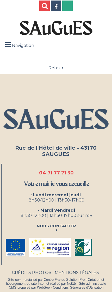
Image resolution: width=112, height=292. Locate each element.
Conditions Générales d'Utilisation (78, 287)
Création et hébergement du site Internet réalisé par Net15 (55, 281)
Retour (56, 67)
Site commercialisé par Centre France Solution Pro (46, 280)
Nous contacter (56, 225)
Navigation (23, 45)
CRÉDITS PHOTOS (31, 272)
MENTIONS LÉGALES (77, 272)
